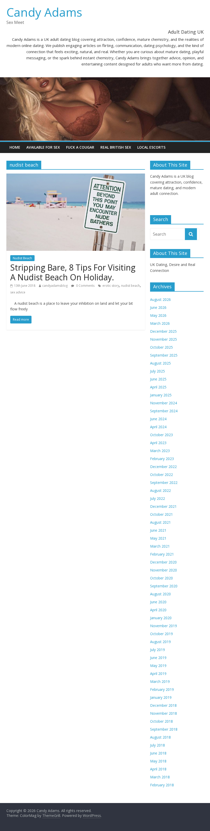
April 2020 (158, 609)
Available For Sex (43, 147)
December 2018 (163, 705)
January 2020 (161, 617)
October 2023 (161, 434)
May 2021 (158, 538)
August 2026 (160, 299)
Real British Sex (115, 147)
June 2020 (158, 601)
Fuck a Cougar (80, 147)
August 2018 (160, 737)
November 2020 (163, 570)
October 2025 (161, 347)
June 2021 (158, 530)
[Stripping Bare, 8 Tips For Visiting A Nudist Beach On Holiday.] (75, 176)
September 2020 (163, 586)
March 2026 (160, 323)
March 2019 (160, 681)
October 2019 (161, 633)
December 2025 (163, 331)
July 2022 (157, 498)
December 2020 (163, 562)
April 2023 (158, 442)
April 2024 (158, 426)
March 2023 (160, 450)
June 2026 (158, 307)
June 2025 (158, 379)
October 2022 (161, 474)
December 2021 (163, 506)
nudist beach (130, 285)
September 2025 (163, 355)
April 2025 (158, 387)
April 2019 (158, 673)
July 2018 (157, 745)
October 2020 (161, 578)
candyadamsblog (55, 285)
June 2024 (158, 418)
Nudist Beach (22, 258)
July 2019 (157, 649)
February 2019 (162, 689)
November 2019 (163, 625)
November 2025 (163, 339)
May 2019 (158, 665)
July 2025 (157, 371)
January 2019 (161, 697)
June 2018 (158, 753)
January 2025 (161, 395)
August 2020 (160, 593)
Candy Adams (44, 12)
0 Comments (84, 285)
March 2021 (160, 546)
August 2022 (160, 490)
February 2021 (162, 554)
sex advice (17, 292)
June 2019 (158, 657)
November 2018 (163, 713)
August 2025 (160, 363)
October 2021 (161, 514)
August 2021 (160, 522)
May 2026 (158, 315)
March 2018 (160, 777)
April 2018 (158, 769)
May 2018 (158, 761)
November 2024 (163, 402)
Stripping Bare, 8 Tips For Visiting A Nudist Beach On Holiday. (72, 272)
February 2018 (162, 784)
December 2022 (163, 466)
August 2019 (160, 641)
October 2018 (161, 721)
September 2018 (163, 729)
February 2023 (162, 458)
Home (14, 147)
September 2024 (163, 410)
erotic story (110, 285)
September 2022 (163, 482)
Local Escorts (151, 147)
